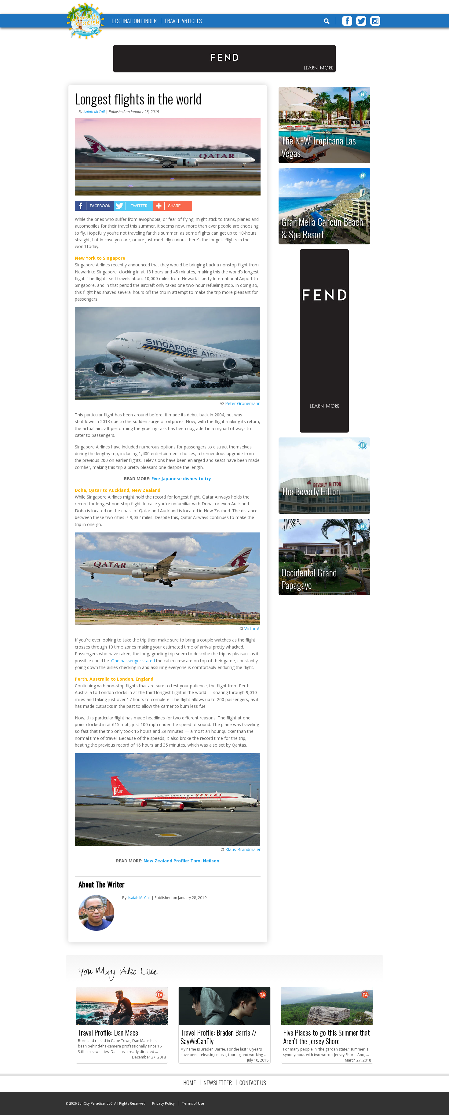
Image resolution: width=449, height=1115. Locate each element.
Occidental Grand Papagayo (309, 578)
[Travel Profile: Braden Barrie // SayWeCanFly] (224, 1023)
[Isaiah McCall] (96, 929)
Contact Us (252, 1082)
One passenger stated (133, 661)
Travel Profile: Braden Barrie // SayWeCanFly (219, 1036)
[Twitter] (361, 21)
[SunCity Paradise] (85, 22)
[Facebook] (347, 21)
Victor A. (252, 628)
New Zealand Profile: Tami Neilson (181, 861)
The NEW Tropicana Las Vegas (318, 146)
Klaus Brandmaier (243, 849)
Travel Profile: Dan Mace (108, 1032)
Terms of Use (193, 1103)
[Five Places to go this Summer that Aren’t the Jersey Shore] (327, 1023)
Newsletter (217, 1082)
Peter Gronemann (243, 403)
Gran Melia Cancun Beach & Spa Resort (322, 227)
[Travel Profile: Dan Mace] (122, 1023)
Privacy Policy (163, 1103)
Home (189, 1082)
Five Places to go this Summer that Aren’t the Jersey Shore (326, 1036)
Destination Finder (134, 20)
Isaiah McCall (94, 111)
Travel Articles (183, 20)
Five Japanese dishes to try (181, 478)
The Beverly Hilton (310, 491)
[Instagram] (375, 21)
